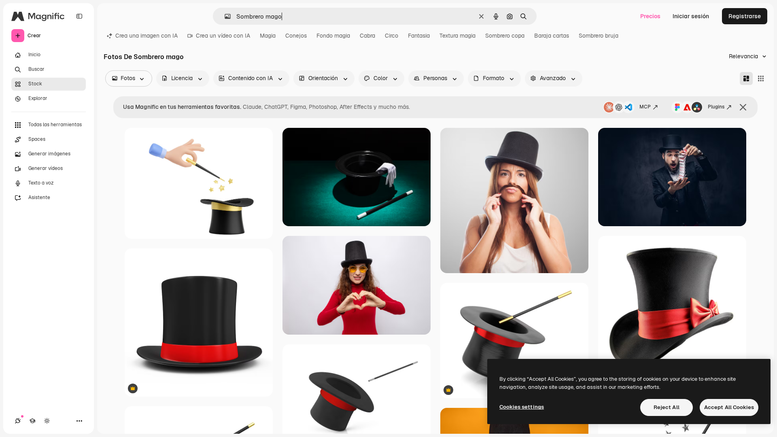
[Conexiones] (17, 420)
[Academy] (32, 420)
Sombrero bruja (598, 35)
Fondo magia (333, 35)
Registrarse (744, 16)
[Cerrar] (743, 107)
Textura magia (457, 35)
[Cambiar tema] (46, 420)
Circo (391, 35)
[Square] (760, 78)
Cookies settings (521, 406)
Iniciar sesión (691, 16)
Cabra (367, 35)
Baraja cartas (551, 35)
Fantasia (419, 35)
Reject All (666, 407)
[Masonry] (746, 78)
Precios (650, 16)
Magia (268, 35)
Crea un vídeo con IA (223, 35)
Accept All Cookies (729, 407)
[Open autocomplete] (224, 16)
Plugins (716, 107)
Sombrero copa (504, 35)
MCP (645, 107)
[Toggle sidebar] (79, 16)
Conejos (296, 35)
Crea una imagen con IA (146, 35)
